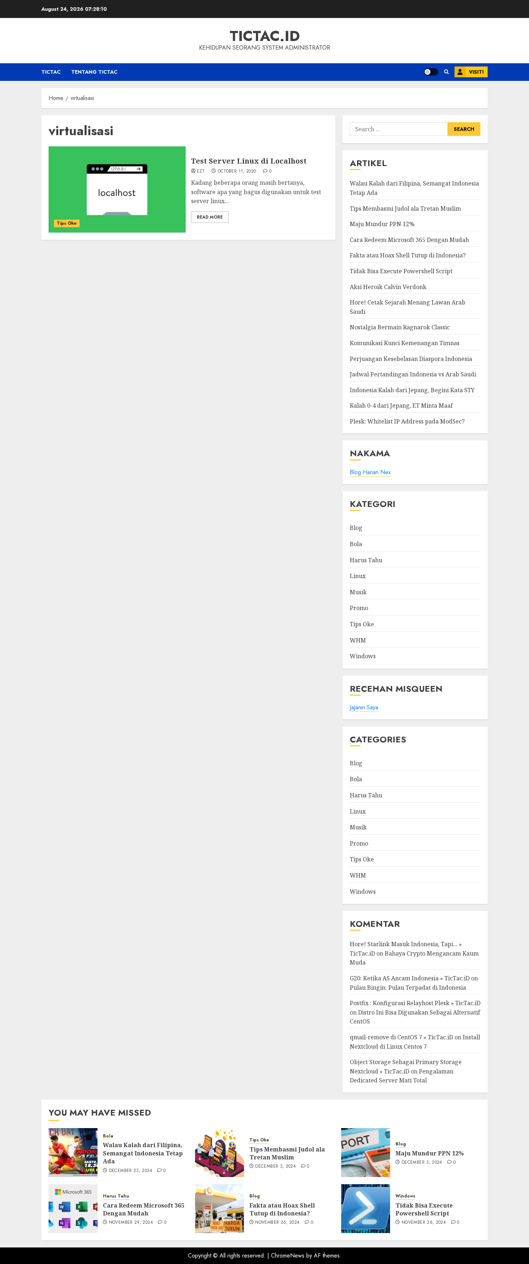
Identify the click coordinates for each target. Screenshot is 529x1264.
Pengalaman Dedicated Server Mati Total (401, 1076)
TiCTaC (50, 71)
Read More (210, 217)
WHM (358, 640)
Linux (358, 576)
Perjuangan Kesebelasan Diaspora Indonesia (411, 359)
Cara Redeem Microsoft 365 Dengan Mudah (409, 240)
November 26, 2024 (277, 1223)
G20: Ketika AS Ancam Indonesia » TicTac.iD (410, 978)
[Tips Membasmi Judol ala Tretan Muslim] (219, 1152)
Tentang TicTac (94, 71)
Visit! (476, 71)
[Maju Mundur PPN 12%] (365, 1152)
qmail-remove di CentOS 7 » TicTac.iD (401, 1037)
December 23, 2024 (130, 1171)
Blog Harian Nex (370, 472)
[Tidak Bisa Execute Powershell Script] (365, 1208)
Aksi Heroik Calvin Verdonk (388, 287)
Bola (356, 544)
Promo (359, 608)
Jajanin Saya (364, 707)
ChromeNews (287, 1255)
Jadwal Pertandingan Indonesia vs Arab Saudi (413, 374)
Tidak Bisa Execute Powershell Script (401, 271)
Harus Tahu (366, 560)
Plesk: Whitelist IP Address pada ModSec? (407, 421)
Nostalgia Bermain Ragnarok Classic (400, 327)
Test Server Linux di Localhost (249, 161)
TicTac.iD (265, 36)
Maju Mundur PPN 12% (382, 224)
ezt (201, 171)
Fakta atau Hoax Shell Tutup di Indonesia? (408, 255)
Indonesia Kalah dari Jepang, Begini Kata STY (412, 390)
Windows (363, 656)
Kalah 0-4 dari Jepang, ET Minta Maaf (401, 405)
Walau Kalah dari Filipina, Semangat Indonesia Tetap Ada (143, 1153)
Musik (358, 592)
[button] (446, 72)
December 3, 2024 (275, 1166)
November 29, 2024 (131, 1223)
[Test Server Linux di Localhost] (117, 189)
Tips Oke (67, 223)
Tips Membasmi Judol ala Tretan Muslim (405, 208)
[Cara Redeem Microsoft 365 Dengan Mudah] (73, 1208)
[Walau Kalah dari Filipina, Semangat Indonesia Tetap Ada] (73, 1152)
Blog (356, 528)
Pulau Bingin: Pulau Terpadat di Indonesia (408, 987)
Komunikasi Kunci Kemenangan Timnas (405, 343)
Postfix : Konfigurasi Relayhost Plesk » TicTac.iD (415, 1003)
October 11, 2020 (237, 171)
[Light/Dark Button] (431, 71)
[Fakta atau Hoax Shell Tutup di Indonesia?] (219, 1208)
